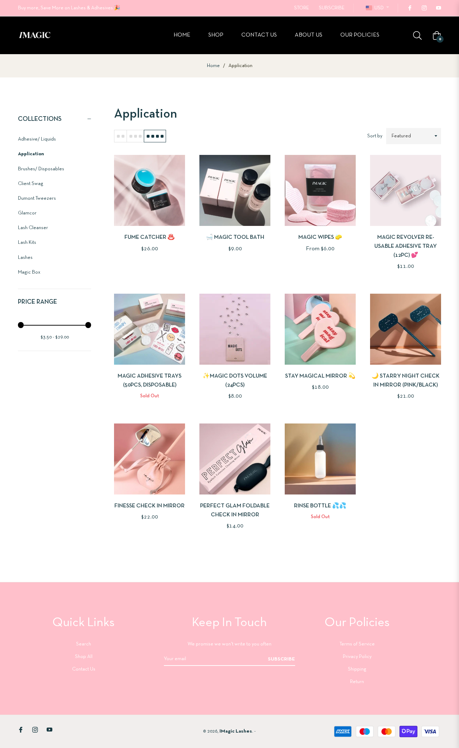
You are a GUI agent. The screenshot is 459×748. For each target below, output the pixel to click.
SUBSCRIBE (332, 8)
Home (213, 65)
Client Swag (30, 183)
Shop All (84, 656)
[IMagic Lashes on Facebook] (409, 8)
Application (31, 154)
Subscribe (281, 659)
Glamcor (27, 213)
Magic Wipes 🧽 (320, 237)
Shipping (357, 669)
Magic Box (29, 272)
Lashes (25, 257)
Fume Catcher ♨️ (149, 237)
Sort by (374, 136)
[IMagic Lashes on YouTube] (438, 8)
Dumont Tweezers (37, 198)
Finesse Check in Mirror (149, 505)
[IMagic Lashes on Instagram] (424, 8)
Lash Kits (27, 242)
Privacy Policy (357, 656)
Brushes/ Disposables (41, 169)
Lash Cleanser (33, 228)
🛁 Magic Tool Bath (235, 237)
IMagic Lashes (235, 731)
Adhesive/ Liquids (37, 139)
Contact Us (83, 669)
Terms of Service (357, 644)
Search (83, 644)
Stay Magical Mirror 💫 (320, 376)
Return (357, 682)
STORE (301, 8)
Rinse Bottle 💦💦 (320, 505)
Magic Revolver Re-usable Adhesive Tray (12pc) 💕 (405, 246)
